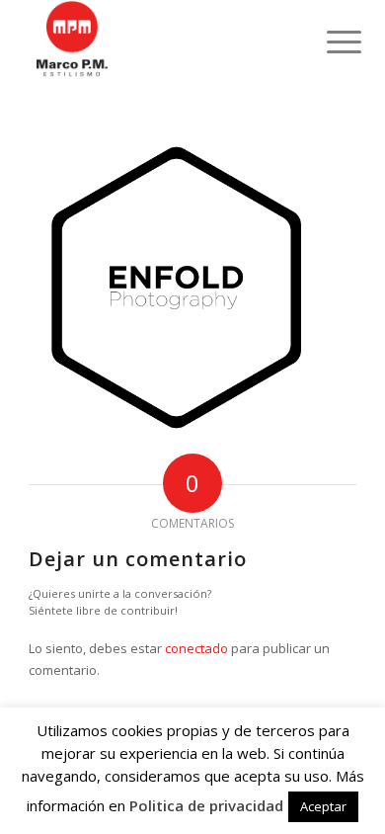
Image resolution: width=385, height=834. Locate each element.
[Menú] (328, 41)
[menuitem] (328, 41)
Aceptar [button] (323, 806)
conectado (196, 648)
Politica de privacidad (206, 805)
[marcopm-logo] (159, 39)
